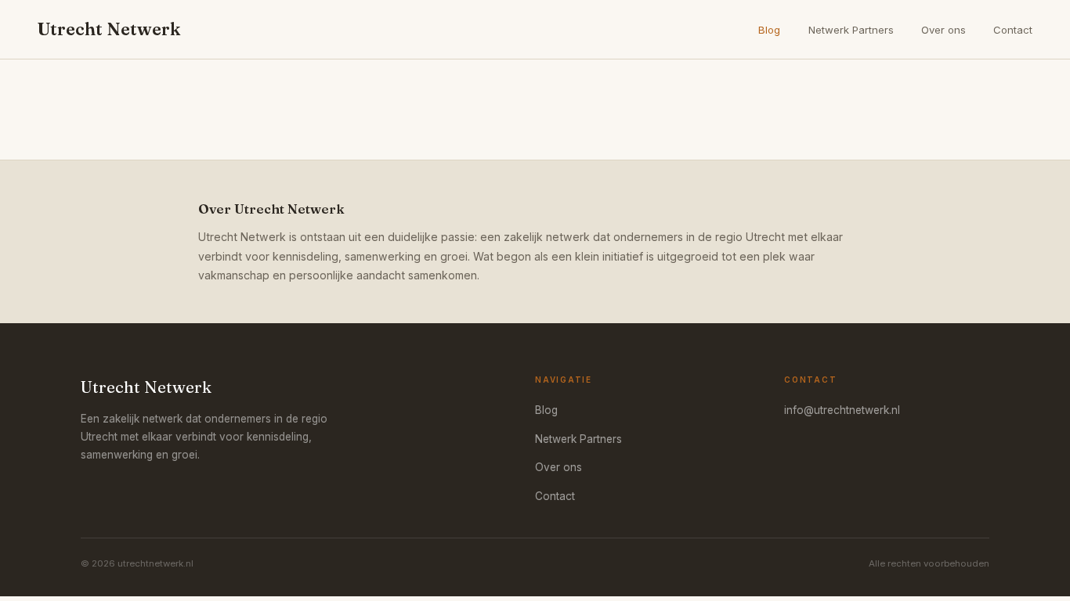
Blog (769, 29)
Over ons (943, 29)
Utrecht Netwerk (109, 29)
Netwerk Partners (851, 29)
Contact (1012, 29)
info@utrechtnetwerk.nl (842, 410)
